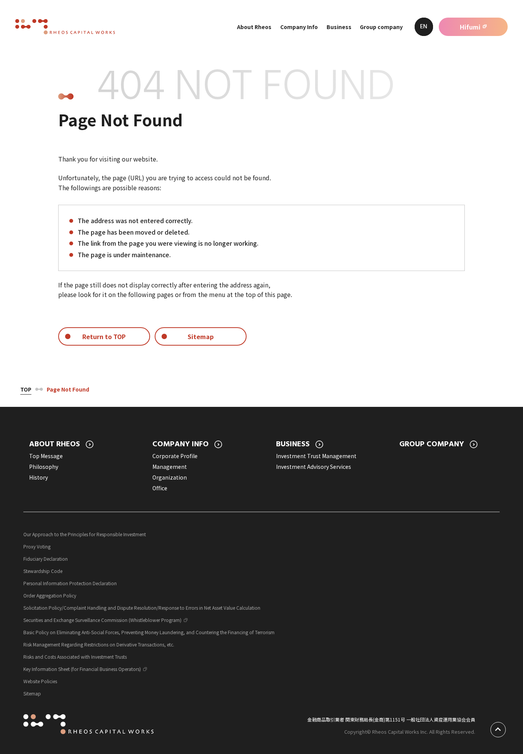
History (38, 477)
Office (159, 488)
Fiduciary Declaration (45, 558)
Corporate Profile (175, 456)
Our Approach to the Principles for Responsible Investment (84, 534)
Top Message (46, 456)
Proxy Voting (37, 546)
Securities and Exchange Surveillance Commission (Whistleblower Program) (102, 620)
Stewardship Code (42, 571)
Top (25, 389)
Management (169, 466)
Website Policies (40, 681)
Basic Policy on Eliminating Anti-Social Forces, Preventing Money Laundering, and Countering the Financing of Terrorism (149, 632)
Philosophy (43, 466)
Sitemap (32, 693)
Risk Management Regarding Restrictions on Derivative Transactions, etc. (98, 644)
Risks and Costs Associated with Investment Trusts (75, 656)
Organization (169, 477)
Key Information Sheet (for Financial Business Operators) (82, 669)
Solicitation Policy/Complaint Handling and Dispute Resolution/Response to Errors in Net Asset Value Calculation (141, 607)
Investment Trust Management (316, 456)
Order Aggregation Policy (49, 595)
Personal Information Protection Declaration (70, 583)
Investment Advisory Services (313, 466)
